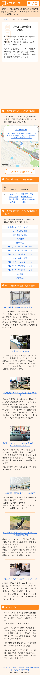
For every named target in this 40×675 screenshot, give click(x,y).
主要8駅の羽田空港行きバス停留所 (20, 493)
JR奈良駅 (20, 239)
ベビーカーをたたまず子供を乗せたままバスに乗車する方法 (20, 534)
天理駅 (20, 274)
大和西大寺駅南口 (20, 231)
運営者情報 (25, 670)
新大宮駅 (20, 278)
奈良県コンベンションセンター (20, 227)
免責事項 (17, 670)
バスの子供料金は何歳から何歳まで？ (20, 307)
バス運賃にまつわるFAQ (20, 351)
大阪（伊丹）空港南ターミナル (20, 262)
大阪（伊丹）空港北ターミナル (20, 246)
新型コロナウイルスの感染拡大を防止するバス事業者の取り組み (20, 444)
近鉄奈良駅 (20, 243)
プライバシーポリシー (8, 667)
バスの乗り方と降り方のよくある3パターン (20, 394)
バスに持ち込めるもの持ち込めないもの (20, 579)
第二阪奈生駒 (21, 129)
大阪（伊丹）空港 (20, 258)
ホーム (4, 19)
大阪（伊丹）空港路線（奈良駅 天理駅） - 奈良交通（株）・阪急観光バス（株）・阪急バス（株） (21, 135)
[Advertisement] (20, 85)
